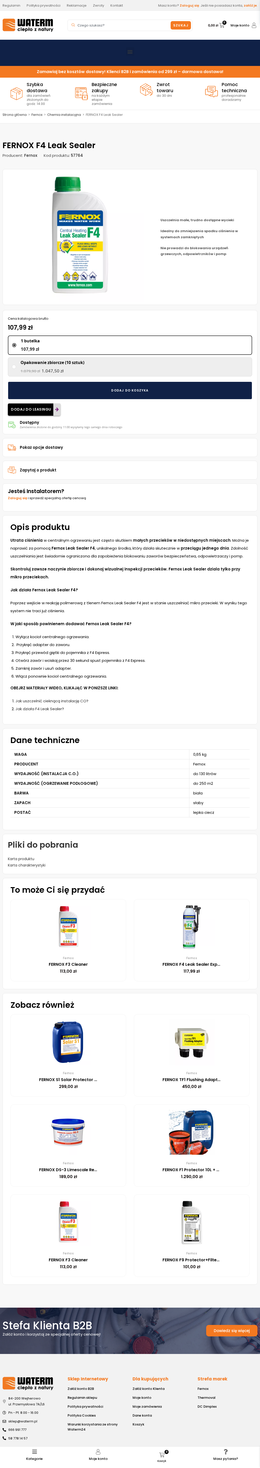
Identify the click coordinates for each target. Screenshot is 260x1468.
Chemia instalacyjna (64, 114)
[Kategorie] (34, 1452)
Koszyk (138, 1424)
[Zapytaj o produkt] (12, 470)
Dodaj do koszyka (130, 390)
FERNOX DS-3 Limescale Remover (73, 1170)
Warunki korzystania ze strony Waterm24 (93, 1427)
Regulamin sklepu (82, 1397)
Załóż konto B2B (81, 1388)
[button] (130, 51)
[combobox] (120, 25)
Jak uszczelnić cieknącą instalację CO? (51, 701)
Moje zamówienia (147, 1406)
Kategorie (34, 1458)
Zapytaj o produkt (38, 470)
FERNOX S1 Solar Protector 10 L (70, 1080)
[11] (79, 237)
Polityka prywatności (85, 1406)
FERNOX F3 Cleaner (68, 964)
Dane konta (142, 1415)
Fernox (36, 114)
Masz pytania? (225, 1458)
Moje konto (240, 25)
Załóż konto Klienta (149, 1388)
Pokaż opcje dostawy (41, 447)
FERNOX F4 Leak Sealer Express (194, 964)
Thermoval (207, 1397)
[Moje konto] (254, 25)
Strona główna (15, 114)
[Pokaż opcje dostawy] (12, 447)
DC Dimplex (207, 1406)
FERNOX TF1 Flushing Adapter (192, 1080)
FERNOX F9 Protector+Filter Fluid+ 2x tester (206, 1260)
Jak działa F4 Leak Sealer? (39, 708)
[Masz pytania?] (225, 1452)
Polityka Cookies (82, 1415)
